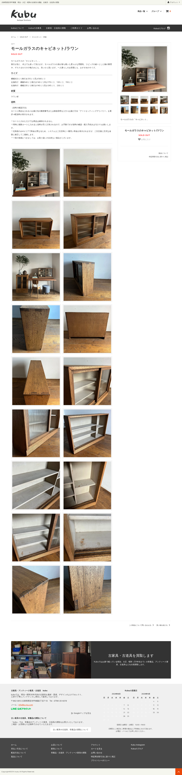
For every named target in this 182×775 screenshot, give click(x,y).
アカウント (173, 2)
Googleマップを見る (82, 713)
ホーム (13, 37)
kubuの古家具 (35, 28)
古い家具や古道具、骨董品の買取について (70, 729)
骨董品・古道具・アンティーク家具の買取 (68, 752)
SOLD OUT (24, 37)
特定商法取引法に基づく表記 (103, 756)
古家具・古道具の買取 (56, 28)
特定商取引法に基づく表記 (158, 157)
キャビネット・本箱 (39, 37)
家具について (56, 748)
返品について (163, 153)
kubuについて (17, 28)
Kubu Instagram (138, 745)
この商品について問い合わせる (140, 625)
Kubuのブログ (160, 28)
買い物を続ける (162, 625)
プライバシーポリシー (100, 760)
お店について (56, 745)
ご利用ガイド (76, 28)
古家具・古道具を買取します (131, 655)
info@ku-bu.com (26, 705)
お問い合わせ (93, 28)
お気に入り (146, 139)
